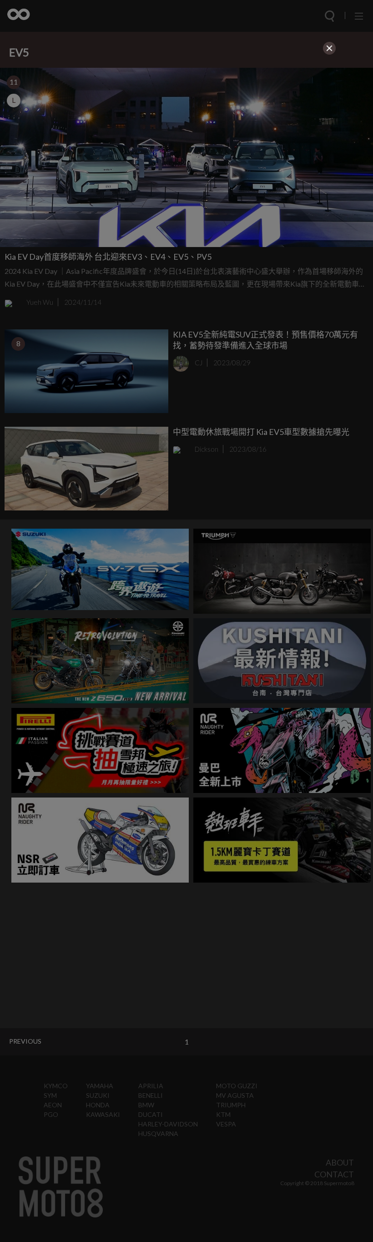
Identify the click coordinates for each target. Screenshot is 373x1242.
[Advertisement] (186, 121)
